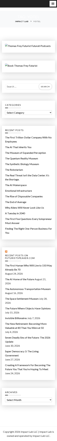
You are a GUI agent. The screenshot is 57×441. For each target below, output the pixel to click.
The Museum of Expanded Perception (25, 152)
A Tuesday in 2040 (15, 213)
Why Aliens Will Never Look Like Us (24, 207)
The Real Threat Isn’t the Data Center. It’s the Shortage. (27, 177)
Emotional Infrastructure (18, 190)
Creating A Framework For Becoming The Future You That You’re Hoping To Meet (27, 367)
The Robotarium (14, 169)
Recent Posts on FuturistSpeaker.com (20, 256)
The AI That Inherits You (18, 147)
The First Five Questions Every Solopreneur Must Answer (28, 220)
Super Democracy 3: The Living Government (22, 353)
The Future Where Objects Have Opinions (28, 308)
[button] (53, 4)
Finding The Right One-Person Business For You (28, 230)
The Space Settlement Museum (22, 298)
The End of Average (15, 201)
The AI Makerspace (16, 185)
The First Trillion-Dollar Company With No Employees (28, 139)
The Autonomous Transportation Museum (28, 288)
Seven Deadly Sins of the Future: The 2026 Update (27, 339)
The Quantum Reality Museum (21, 158)
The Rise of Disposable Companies (24, 196)
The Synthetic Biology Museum (22, 164)
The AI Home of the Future (19, 279)
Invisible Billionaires (16, 318)
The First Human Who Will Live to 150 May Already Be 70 (28, 267)
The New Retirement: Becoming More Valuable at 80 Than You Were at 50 (26, 325)
